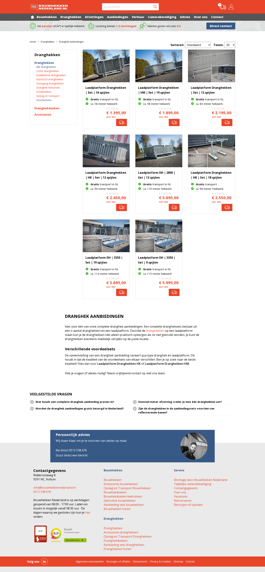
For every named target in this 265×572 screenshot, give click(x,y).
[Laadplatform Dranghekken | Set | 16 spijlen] (106, 66)
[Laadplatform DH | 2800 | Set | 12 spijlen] (158, 151)
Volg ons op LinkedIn (44, 561)
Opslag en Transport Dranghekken (128, 536)
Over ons (180, 492)
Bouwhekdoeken (115, 492)
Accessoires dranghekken (121, 532)
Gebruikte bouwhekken (120, 501)
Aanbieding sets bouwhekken (124, 505)
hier (87, 512)
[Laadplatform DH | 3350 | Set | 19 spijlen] (106, 236)
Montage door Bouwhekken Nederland (200, 480)
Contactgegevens (186, 488)
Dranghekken (113, 528)
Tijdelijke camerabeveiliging (192, 484)
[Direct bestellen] (121, 122)
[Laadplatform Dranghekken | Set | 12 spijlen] (211, 66)
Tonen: (218, 45)
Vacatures (180, 496)
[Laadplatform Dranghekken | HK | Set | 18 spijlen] (211, 151)
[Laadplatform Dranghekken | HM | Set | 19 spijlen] (158, 66)
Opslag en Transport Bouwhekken (127, 488)
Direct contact (221, 26)
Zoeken (155, 6)
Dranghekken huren (117, 549)
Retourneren (182, 501)
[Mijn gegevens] (231, 7)
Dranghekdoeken (115, 541)
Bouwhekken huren (117, 509)
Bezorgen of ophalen (188, 505)
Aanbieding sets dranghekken (124, 545)
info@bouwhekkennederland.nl (54, 488)
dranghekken (155, 331)
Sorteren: (177, 45)
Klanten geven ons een (164, 26)
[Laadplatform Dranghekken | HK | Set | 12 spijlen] (106, 151)
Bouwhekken (113, 480)
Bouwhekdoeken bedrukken (123, 496)
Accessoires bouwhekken (121, 484)
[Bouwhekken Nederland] (49, 7)
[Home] (32, 17)
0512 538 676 (42, 492)
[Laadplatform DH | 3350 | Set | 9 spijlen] (158, 236)
